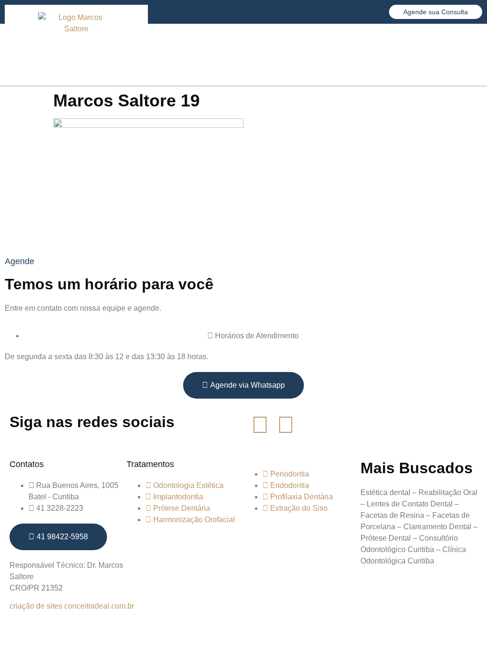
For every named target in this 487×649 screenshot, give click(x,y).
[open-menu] (472, 55)
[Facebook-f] (260, 425)
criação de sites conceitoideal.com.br (72, 606)
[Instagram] (286, 425)
